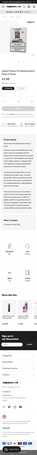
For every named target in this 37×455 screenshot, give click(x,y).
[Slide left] (14, 62)
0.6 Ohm (21, 88)
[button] (3, 6)
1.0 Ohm (7, 88)
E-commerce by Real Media (20, 452)
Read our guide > (30, 126)
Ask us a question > (12, 126)
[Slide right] (23, 62)
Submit (29, 344)
